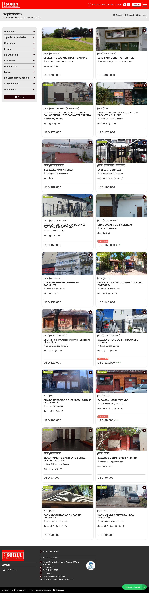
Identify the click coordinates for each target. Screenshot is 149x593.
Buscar (21, 97)
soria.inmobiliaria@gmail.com (54, 576)
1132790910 (47, 573)
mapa (144, 15)
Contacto (136, 5)
